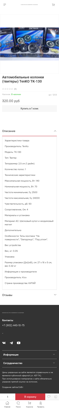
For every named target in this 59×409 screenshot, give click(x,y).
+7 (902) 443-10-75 (13, 325)
